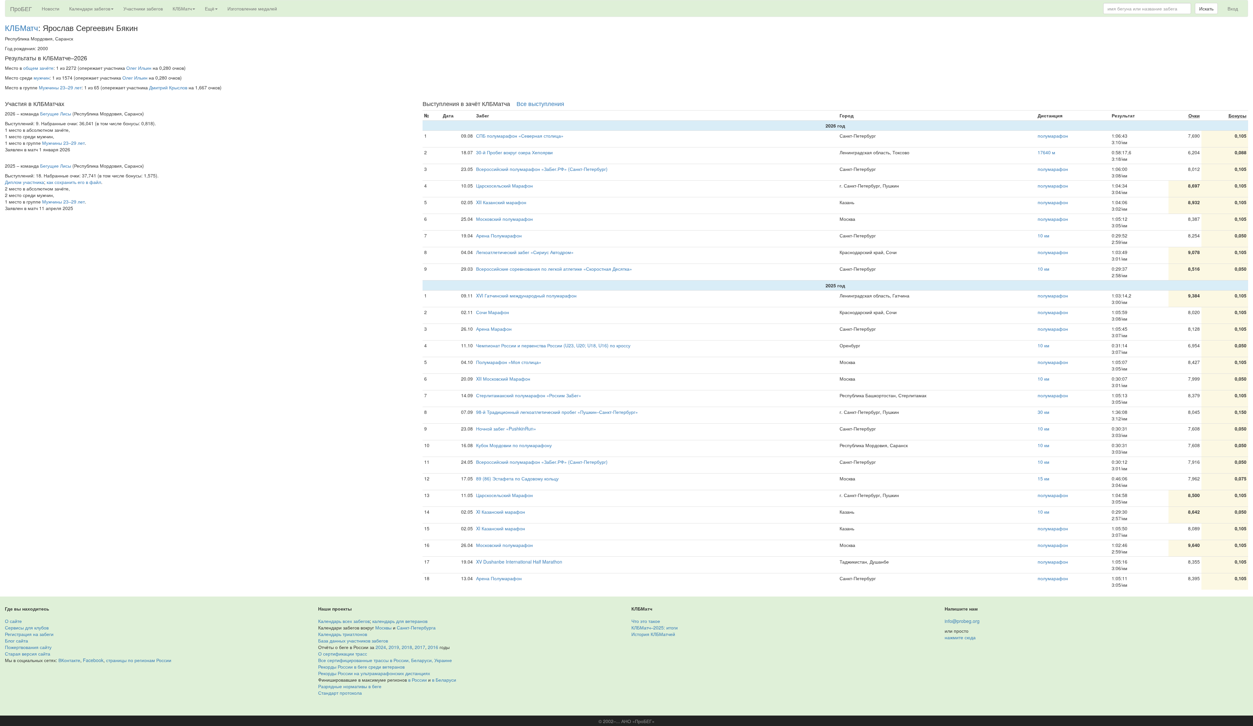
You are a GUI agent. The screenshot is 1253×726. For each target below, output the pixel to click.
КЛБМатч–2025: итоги (654, 627)
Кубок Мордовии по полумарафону (514, 445)
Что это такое (645, 621)
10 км (1043, 235)
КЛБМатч (21, 27)
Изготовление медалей (252, 8)
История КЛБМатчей (653, 634)
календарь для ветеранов (399, 621)
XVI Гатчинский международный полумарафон (526, 295)
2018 (407, 647)
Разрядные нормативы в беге (349, 686)
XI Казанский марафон (500, 511)
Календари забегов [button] (89, 8)
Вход (1233, 8)
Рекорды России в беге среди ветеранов (361, 666)
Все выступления (540, 103)
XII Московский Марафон (503, 378)
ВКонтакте (69, 660)
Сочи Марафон (492, 312)
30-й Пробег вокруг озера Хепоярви (514, 152)
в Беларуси (444, 679)
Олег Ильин (138, 68)
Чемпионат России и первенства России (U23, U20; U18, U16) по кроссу (553, 345)
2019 (394, 647)
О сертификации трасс (342, 653)
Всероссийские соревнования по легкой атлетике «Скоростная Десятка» (554, 268)
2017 (420, 647)
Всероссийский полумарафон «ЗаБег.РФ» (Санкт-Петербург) (542, 169)
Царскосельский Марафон (504, 185)
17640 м (1046, 152)
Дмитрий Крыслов (168, 87)
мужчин (42, 77)
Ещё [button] (209, 8)
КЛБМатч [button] (182, 8)
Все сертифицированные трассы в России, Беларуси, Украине (385, 660)
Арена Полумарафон (499, 235)
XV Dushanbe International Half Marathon (519, 561)
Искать (1206, 8)
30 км (1043, 412)
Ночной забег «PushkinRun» (506, 428)
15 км (1043, 478)
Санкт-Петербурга (416, 627)
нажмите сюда (960, 637)
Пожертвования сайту (28, 647)
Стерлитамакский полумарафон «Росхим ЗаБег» (528, 395)
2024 (381, 647)
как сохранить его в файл (74, 182)
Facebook (93, 660)
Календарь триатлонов (342, 634)
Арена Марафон (494, 328)
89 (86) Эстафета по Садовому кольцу (517, 478)
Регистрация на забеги (29, 634)
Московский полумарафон (504, 219)
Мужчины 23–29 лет (60, 87)
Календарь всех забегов (344, 621)
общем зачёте (38, 68)
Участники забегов (143, 8)
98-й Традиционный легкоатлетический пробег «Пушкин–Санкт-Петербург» (557, 412)
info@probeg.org (962, 621)
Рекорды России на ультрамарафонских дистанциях (374, 673)
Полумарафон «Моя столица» (508, 362)
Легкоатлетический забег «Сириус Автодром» (525, 252)
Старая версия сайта (27, 653)
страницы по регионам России (138, 660)
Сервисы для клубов (27, 627)
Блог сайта (16, 640)
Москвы (383, 627)
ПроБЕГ (21, 8)
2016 (433, 647)
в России (417, 679)
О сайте (13, 621)
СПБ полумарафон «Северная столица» (520, 135)
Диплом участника (24, 182)
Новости (50, 8)
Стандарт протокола (340, 692)
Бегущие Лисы (55, 113)
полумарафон (1053, 135)
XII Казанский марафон (501, 202)
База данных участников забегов (353, 640)
